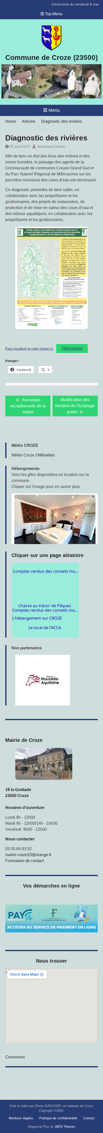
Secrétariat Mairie (51, 146)
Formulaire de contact (24, 861)
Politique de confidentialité (58, 1118)
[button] (55, 518)
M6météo (46, 455)
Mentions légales (21, 1118)
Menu (54, 110)
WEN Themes (65, 1127)
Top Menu (53, 14)
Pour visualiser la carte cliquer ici (29, 348)
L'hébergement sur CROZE (43, 606)
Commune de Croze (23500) (51, 57)
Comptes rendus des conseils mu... (45, 616)
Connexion (15, 1057)
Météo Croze (23, 455)
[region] (55, 680)
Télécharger (72, 348)
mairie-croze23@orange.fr (28, 855)
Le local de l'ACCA (50, 596)
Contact (88, 1118)
